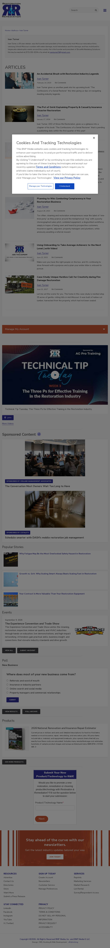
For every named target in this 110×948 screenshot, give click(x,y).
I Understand (64, 186)
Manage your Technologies (40, 186)
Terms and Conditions (48, 167)
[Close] (94, 138)
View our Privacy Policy (67, 178)
